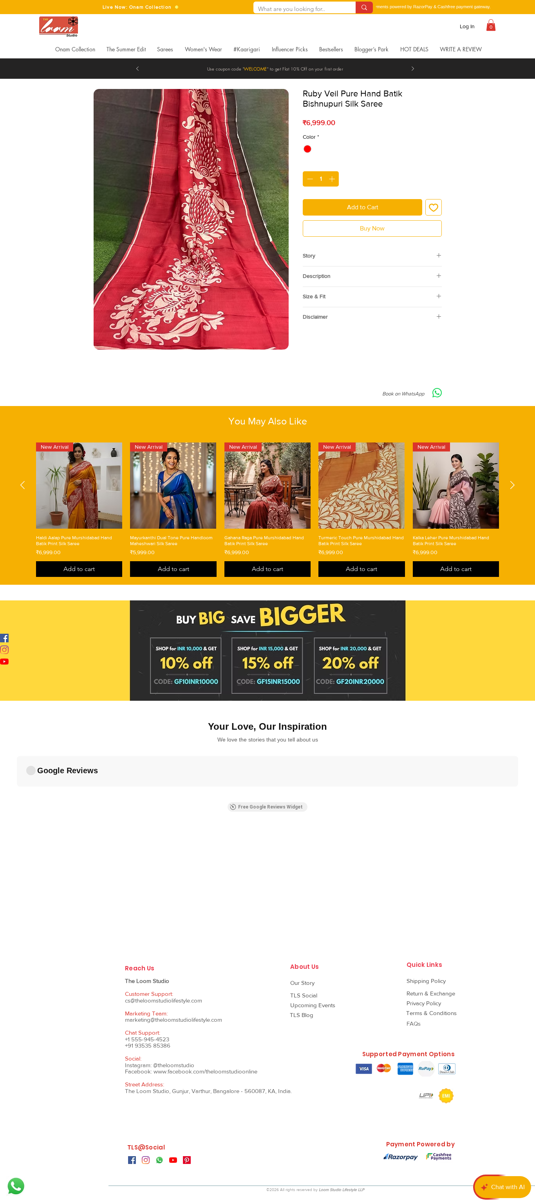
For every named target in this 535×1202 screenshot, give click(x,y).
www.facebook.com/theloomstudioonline (205, 1071)
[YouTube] (4, 661)
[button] (491, 25)
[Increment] (332, 179)
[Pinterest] (187, 1160)
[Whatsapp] (16, 1186)
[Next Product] (512, 485)
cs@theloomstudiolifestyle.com (163, 1000)
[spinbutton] (320, 179)
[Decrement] (309, 179)
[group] (267, 509)
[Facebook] (4, 638)
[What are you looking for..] (364, 7)
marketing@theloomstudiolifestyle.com (173, 1019)
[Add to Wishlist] (433, 207)
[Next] (413, 69)
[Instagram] (4, 649)
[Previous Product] (22, 485)
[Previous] (137, 69)
